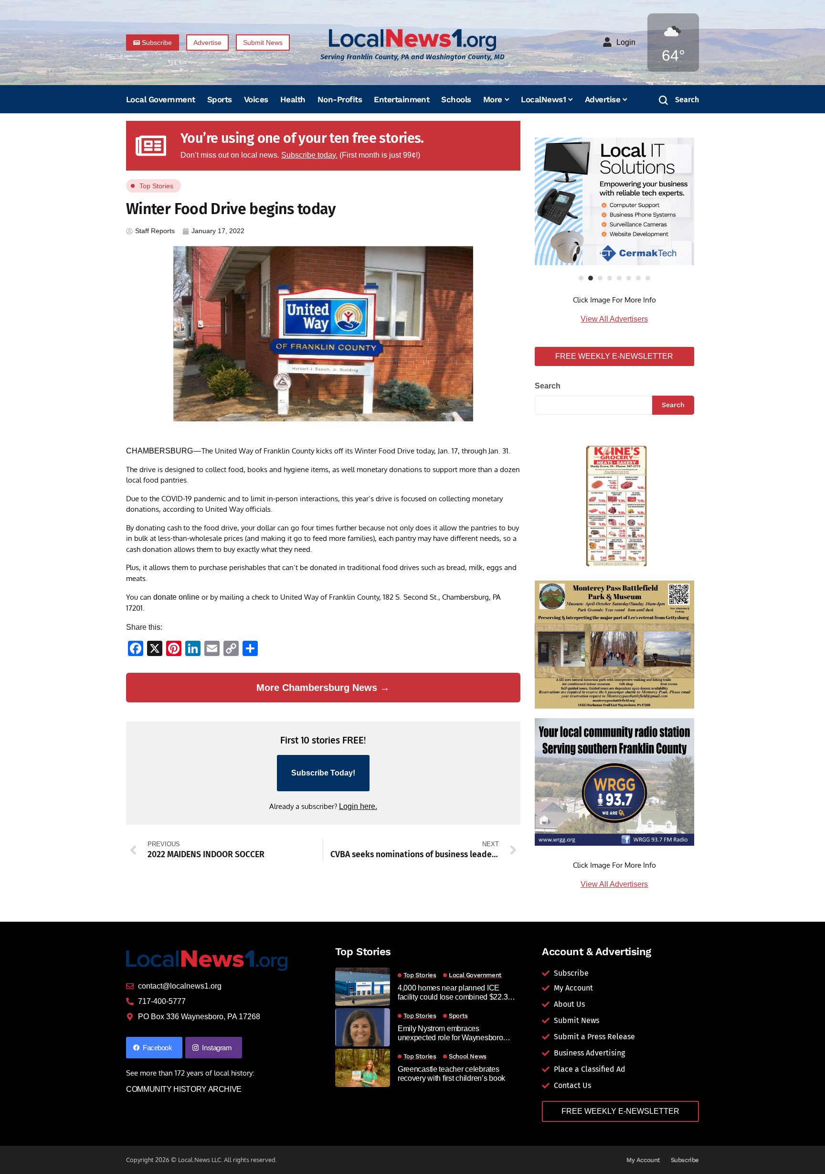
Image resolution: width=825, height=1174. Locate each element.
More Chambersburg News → (323, 687)
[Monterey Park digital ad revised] (614, 644)
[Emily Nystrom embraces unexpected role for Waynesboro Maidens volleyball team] (362, 1027)
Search (548, 386)
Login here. (358, 806)
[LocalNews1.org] (412, 40)
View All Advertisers (614, 319)
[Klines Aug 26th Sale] (614, 507)
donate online (176, 597)
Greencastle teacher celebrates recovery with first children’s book (451, 1073)
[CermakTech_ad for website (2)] (614, 201)
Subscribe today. (309, 155)
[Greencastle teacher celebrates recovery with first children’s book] (362, 1068)
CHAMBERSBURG (159, 451)
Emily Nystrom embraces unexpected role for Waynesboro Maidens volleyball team (450, 1033)
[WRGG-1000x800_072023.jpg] (614, 781)
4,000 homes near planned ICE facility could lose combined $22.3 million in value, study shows (453, 993)
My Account (643, 1159)
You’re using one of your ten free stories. (302, 138)
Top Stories (156, 186)
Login (625, 42)
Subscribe (685, 1159)
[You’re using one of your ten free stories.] (151, 145)
